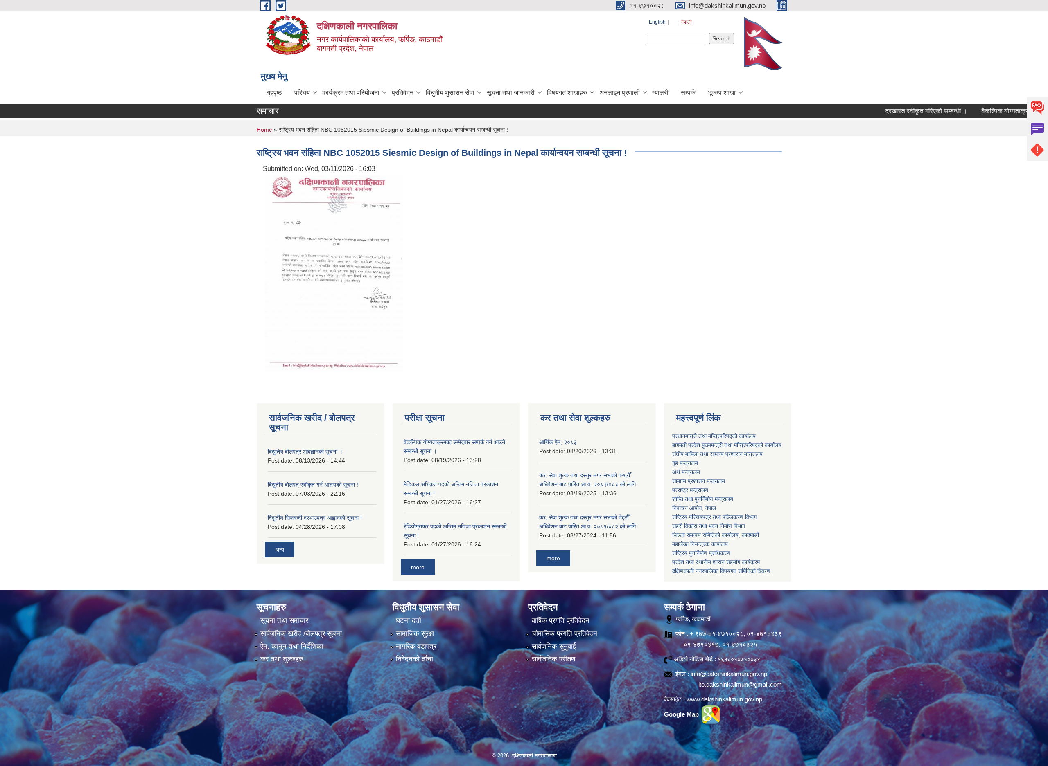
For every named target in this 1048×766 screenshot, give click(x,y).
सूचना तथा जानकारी (511, 92)
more (418, 567)
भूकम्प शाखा (722, 92)
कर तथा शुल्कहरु (281, 659)
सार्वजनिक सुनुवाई (554, 646)
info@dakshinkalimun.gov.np (729, 673)
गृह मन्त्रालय (685, 463)
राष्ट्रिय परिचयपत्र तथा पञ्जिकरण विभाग (714, 517)
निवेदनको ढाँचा (414, 659)
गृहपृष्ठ (274, 92)
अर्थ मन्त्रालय (686, 472)
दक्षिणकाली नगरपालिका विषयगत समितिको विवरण (721, 571)
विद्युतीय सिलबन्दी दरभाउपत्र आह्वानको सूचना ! (315, 517)
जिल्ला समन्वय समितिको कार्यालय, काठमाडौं (715, 535)
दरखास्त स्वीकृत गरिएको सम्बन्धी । (900, 111)
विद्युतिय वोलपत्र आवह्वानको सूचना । (305, 451)
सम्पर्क (688, 92)
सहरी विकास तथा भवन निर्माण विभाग (708, 526)
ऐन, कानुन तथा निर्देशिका (291, 646)
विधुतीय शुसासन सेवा (450, 92)
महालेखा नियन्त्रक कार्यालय (700, 544)
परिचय (302, 92)
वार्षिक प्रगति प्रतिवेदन (561, 620)
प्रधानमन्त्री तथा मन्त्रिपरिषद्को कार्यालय (714, 436)
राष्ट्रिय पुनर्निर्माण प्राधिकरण (701, 553)
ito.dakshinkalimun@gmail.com (740, 684)
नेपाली (686, 22)
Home (264, 129)
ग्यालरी (660, 92)
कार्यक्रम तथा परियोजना (350, 92)
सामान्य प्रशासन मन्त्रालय (698, 481)
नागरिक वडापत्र (416, 646)
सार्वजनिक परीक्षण (553, 659)
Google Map (682, 714)
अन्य (279, 549)
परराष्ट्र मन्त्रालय (690, 490)
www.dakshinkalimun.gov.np (724, 699)
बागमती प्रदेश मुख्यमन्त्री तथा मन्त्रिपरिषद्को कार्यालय (726, 445)
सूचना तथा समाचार (284, 620)
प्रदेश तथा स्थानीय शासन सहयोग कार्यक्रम (716, 562)
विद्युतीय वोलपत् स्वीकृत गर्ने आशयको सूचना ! (313, 484)
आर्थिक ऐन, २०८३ (558, 442)
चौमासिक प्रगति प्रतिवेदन (564, 634)
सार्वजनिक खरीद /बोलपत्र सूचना (301, 634)
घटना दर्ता (408, 620)
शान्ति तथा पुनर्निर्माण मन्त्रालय (702, 499)
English (657, 22)
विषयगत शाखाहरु (567, 92)
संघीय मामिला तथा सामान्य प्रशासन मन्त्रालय (717, 454)
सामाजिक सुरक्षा (415, 634)
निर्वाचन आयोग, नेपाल (694, 508)
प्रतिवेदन (402, 92)
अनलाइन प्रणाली (619, 92)
